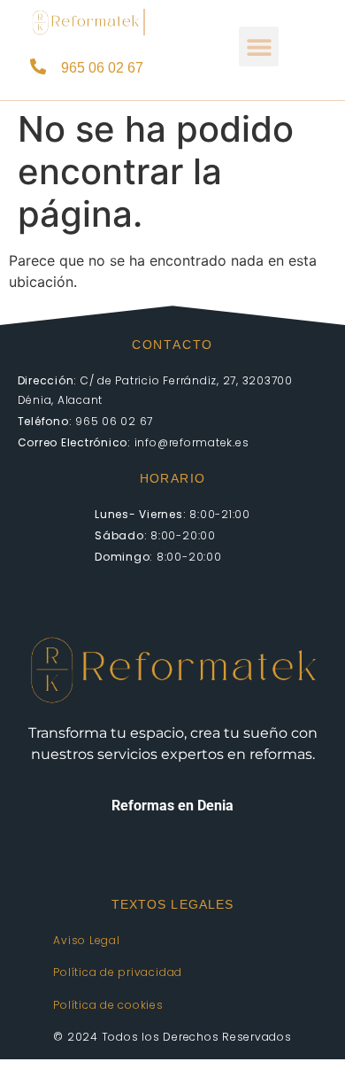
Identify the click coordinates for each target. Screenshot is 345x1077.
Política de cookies (108, 1004)
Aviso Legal (86, 940)
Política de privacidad (117, 972)
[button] (259, 46)
